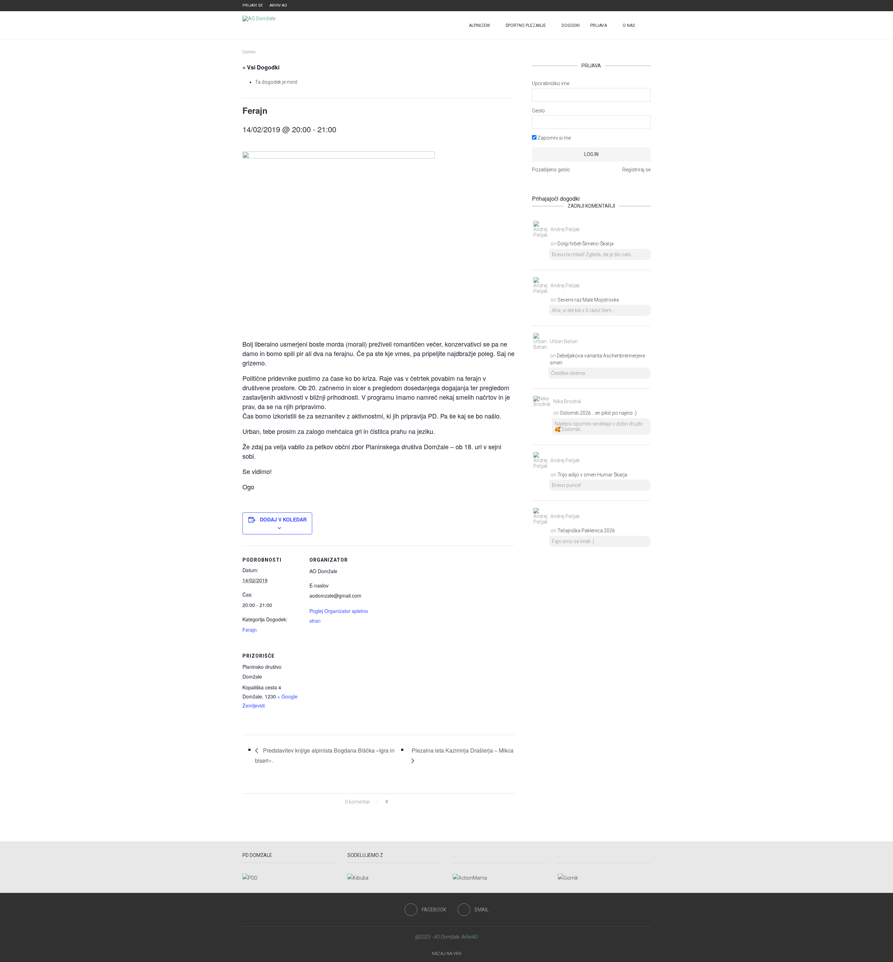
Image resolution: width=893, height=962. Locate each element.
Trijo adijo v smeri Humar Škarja (592, 475)
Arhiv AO (278, 5)
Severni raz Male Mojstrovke (588, 300)
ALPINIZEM (479, 25)
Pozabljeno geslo (551, 169)
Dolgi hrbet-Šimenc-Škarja (585, 243)
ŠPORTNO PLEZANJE (525, 25)
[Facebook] (641, 5)
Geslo (538, 110)
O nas (629, 25)
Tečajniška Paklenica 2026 (586, 530)
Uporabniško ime (550, 83)
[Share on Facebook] (399, 802)
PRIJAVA (598, 25)
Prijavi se (252, 5)
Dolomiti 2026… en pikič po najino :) (598, 413)
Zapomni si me (553, 138)
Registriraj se (636, 169)
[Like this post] (391, 802)
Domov (249, 51)
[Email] (649, 5)
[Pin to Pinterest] (406, 802)
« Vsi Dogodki (260, 67)
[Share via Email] (412, 802)
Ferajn (249, 629)
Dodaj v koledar (283, 519)
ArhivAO (469, 937)
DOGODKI (571, 25)
